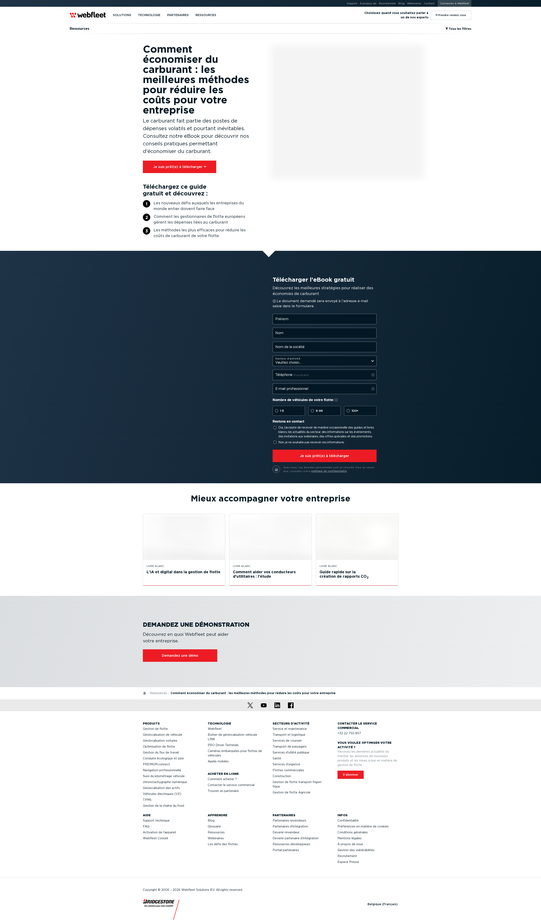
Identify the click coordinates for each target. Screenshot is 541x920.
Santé (277, 758)
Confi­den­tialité (348, 820)
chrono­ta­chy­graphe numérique (165, 782)
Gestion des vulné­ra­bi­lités (355, 850)
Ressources (158, 693)
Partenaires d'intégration (290, 826)
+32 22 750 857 (349, 733)
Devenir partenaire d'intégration (295, 838)
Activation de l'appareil (159, 832)
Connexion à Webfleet (454, 3)
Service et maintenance (290, 728)
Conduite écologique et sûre (163, 758)
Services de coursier (287, 740)
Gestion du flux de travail (161, 752)
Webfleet (215, 728)
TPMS (147, 799)
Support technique (156, 820)
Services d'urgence (286, 764)
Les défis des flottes (223, 844)
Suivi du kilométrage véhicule (164, 776)
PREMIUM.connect (156, 764)
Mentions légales (349, 838)
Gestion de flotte (155, 728)
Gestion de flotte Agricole (291, 792)
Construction (282, 776)
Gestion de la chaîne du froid (163, 805)
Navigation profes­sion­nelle (162, 770)
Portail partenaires (286, 850)
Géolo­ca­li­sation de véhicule (162, 734)
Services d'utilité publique (291, 752)
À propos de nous (350, 844)
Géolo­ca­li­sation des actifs (161, 788)
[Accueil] (145, 692)
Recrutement (347, 856)
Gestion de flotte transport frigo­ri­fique (297, 784)
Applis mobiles (218, 761)
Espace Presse (348, 862)
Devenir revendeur (286, 832)
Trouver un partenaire (223, 791)
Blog (211, 820)
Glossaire (214, 826)
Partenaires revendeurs (289, 820)
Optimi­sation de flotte (159, 746)
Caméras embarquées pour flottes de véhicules (235, 753)
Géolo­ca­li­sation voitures (160, 740)
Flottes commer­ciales (288, 770)
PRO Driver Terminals (223, 745)
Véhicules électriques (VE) (162, 794)
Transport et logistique (289, 734)
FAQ (146, 826)
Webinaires (216, 838)
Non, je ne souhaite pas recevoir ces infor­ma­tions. (311, 442)
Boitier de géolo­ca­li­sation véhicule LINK (232, 737)
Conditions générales (352, 832)
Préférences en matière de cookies (363, 826)
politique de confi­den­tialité (329, 471)
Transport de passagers (290, 746)
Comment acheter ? (222, 779)
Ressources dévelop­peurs (291, 844)
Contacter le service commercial (231, 785)
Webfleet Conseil (155, 838)
